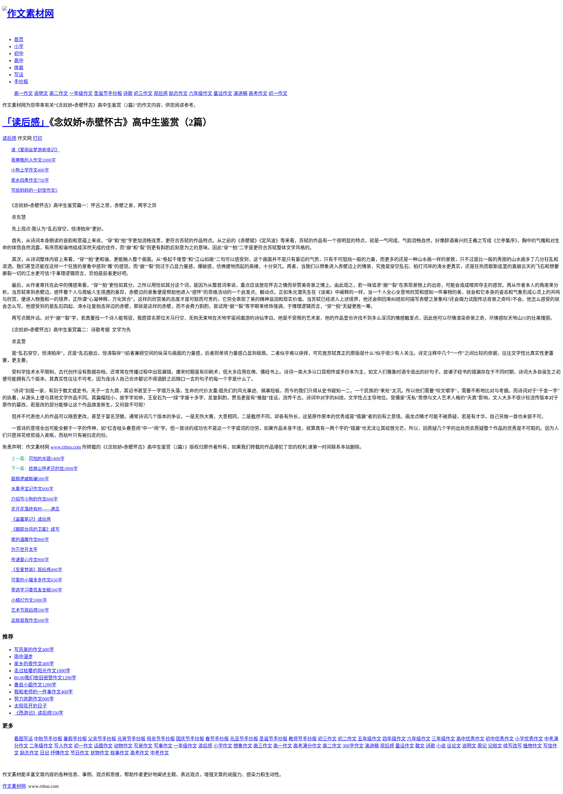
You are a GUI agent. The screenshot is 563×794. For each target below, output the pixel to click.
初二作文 (347, 738)
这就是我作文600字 (30, 620)
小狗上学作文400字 (30, 170)
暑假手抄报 (75, 738)
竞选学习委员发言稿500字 (36, 590)
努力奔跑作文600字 (34, 698)
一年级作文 (81, 93)
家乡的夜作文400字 (34, 663)
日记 (44, 752)
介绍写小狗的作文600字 (34, 499)
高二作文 (58, 93)
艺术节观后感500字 (30, 610)
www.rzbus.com (65, 446)
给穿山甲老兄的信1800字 (53, 468)
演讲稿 (240, 93)
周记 (482, 745)
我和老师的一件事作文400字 (43, 691)
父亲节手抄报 (102, 738)
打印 (37, 138)
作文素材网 (14, 786)
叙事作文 (119, 752)
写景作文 (143, 745)
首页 (18, 39)
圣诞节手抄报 (108, 93)
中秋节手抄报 (48, 738)
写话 (18, 74)
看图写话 (23, 738)
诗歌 (128, 93)
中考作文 (159, 752)
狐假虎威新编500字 (30, 478)
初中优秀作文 (500, 738)
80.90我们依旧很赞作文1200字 (45, 677)
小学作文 (222, 745)
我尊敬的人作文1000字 (33, 160)
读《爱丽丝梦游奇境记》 (35, 149)
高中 (18, 60)
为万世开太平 (24, 549)
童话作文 (222, 93)
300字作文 (353, 745)
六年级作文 (200, 93)
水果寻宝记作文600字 (32, 488)
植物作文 (532, 745)
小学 (18, 46)
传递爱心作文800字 (30, 559)
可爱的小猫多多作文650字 (36, 580)
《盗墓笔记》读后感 (31, 519)
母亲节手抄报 (161, 738)
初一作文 (278, 93)
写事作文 (163, 745)
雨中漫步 (23, 656)
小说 (441, 745)
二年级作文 (41, 745)
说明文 (41, 93)
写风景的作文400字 (34, 649)
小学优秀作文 (529, 738)
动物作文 (123, 745)
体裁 (18, 67)
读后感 (9, 138)
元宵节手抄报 (131, 738)
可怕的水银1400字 (47, 458)
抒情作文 (59, 752)
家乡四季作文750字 (30, 180)
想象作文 (242, 745)
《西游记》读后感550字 (38, 712)
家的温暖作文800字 (30, 539)
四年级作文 (394, 738)
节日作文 (79, 752)
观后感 (161, 93)
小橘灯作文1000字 (29, 600)
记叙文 (495, 745)
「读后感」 (25, 122)
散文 (420, 745)
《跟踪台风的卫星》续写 (35, 529)
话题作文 (103, 745)
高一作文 (23, 93)
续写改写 (512, 745)
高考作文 (258, 93)
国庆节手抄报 (190, 738)
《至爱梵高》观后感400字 (36, 569)
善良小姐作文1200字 (35, 684)
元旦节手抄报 (244, 738)
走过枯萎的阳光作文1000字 (42, 670)
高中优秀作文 (470, 738)
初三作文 (143, 93)
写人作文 (63, 745)
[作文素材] (28, 13)
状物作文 (99, 752)
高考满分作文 (307, 745)
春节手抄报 (217, 738)
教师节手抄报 (303, 738)
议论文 (454, 745)
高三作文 (262, 745)
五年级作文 (369, 738)
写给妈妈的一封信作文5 (34, 190)
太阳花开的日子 (30, 705)
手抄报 (21, 81)
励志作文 (178, 93)
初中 (18, 53)
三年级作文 (443, 738)
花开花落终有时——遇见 (35, 509)
